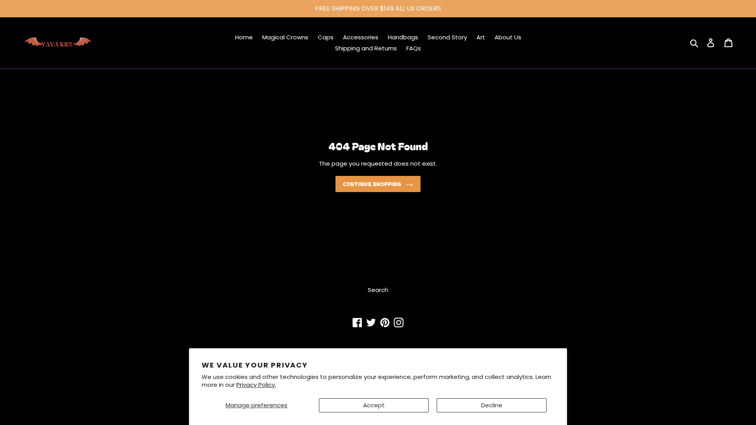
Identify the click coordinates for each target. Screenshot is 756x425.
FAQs (413, 48)
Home (244, 37)
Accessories (360, 37)
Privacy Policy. (256, 385)
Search (378, 290)
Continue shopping (372, 184)
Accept (374, 405)
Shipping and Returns (366, 48)
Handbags (403, 37)
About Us (508, 37)
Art (480, 37)
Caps (326, 37)
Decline (491, 405)
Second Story (447, 37)
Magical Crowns (285, 37)
